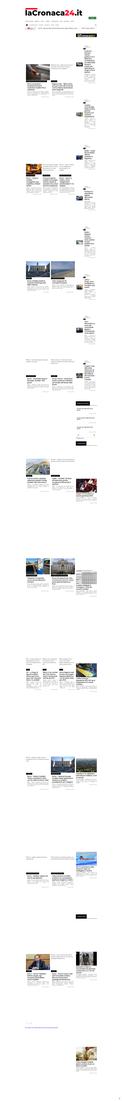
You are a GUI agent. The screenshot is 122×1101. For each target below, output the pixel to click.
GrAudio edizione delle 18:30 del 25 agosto (86, 409)
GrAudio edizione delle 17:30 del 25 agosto (85, 427)
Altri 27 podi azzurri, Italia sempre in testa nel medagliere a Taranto (85, 869)
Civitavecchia (55, 21)
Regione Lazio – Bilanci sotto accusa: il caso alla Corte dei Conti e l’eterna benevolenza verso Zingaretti (62, 87)
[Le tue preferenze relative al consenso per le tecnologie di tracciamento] (119, 1098)
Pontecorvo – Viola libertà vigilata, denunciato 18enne (89, 195)
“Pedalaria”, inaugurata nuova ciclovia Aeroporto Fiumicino (36, 580)
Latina (72, 21)
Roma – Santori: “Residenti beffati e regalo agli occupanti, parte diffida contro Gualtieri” (36, 977)
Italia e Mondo (29, 21)
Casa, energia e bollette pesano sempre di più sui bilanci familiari (85, 1064)
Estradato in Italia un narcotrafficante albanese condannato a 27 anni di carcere (85, 970)
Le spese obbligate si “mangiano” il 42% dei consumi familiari (84, 587)
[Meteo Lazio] (80, 438)
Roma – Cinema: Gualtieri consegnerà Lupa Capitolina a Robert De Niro (33, 182)
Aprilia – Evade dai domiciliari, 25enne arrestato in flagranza (89, 155)
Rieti (61, 21)
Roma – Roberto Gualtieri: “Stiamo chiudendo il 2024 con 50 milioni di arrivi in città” (38, 778)
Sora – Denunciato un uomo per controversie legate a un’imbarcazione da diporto (89, 327)
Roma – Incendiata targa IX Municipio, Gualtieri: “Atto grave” (37, 381)
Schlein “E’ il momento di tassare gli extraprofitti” (84, 495)
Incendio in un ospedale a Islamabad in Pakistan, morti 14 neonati (86, 775)
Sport (52, 25)
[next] (31, 1023)
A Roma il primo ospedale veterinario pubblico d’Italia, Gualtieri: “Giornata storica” (37, 480)
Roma (42, 21)
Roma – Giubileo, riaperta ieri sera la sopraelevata (37, 877)
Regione (37, 21)
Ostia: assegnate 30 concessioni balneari (59, 282)
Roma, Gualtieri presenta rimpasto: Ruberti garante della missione (36, 283)
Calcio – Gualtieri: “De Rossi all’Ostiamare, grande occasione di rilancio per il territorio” (61, 481)
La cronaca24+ (33, 25)
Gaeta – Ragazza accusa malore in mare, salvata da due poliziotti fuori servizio (89, 239)
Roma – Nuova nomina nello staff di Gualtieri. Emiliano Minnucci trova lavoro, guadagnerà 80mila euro (62, 977)
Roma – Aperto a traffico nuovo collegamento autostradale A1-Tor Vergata (67, 182)
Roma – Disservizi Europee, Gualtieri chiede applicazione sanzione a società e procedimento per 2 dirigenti (62, 779)
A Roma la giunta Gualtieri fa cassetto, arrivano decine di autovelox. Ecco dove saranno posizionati (50, 182)
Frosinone (66, 21)
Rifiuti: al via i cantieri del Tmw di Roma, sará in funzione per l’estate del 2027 (50, 675)
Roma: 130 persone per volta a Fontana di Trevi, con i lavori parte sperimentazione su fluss (63, 581)
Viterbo (48, 21)
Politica (41, 25)
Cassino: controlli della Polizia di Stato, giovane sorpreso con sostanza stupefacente (89, 111)
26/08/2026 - (60, 28)
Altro (56, 25)
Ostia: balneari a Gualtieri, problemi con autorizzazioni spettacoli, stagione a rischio (62, 878)
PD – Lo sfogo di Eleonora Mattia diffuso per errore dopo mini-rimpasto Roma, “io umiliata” (33, 676)
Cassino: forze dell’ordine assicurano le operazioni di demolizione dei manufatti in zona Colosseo (89, 373)
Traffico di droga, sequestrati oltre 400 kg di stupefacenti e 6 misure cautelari (85, 681)
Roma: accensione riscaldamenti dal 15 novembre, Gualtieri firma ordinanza (36, 87)
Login (92, 18)
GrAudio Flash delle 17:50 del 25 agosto (85, 418)
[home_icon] (26, 25)
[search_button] (96, 25)
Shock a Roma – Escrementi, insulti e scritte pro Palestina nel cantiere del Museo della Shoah (62, 381)
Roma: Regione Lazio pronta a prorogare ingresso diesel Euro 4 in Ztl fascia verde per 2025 (67, 676)
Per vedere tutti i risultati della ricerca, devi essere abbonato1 (41, 1027)
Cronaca (47, 25)
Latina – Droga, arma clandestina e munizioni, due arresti (89, 283)
